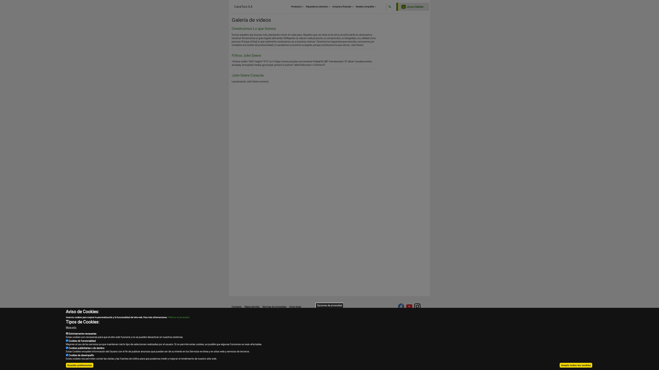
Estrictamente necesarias (82, 333)
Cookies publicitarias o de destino (87, 348)
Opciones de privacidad (329, 305)
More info (71, 327)
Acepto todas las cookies (576, 365)
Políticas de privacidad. (179, 317)
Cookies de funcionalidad (82, 341)
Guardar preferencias (79, 365)
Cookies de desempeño (81, 355)
